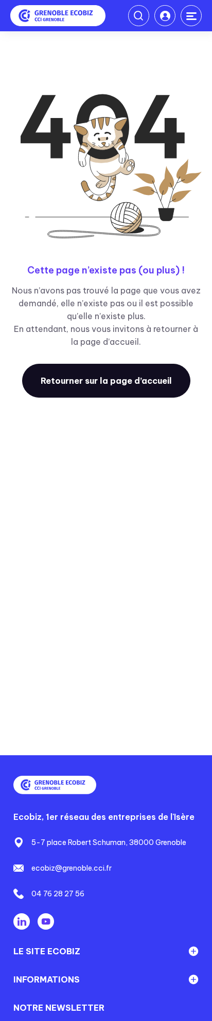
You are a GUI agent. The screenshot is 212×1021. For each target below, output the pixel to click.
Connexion (164, 15)
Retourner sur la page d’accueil (106, 381)
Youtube (46, 921)
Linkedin (21, 921)
